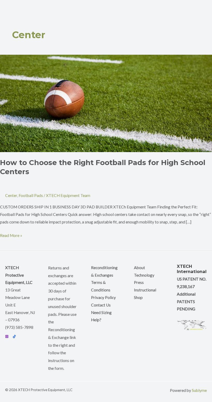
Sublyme (199, 390)
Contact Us (101, 305)
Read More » (11, 235)
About (139, 267)
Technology (144, 275)
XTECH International (192, 269)
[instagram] (7, 336)
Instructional (145, 290)
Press (139, 282)
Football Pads (31, 195)
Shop (138, 297)
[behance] (14, 336)
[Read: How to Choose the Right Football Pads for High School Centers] (106, 102)
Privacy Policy (103, 297)
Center (11, 195)
